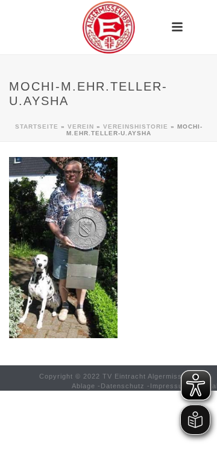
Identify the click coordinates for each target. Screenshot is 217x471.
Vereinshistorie (135, 126)
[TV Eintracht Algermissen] (108, 27)
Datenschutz (123, 385)
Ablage (83, 385)
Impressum (169, 385)
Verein (81, 126)
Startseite (36, 126)
